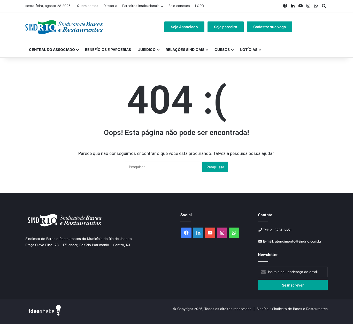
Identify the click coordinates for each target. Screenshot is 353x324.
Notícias (248, 49)
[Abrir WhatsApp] (340, 311)
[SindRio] (64, 27)
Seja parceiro (225, 27)
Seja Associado (184, 27)
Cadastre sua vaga (269, 27)
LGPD (199, 6)
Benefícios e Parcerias (108, 49)
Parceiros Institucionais (140, 6)
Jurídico (147, 49)
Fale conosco (179, 6)
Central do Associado (52, 49)
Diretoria (110, 6)
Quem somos (87, 6)
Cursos (222, 49)
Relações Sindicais (185, 49)
